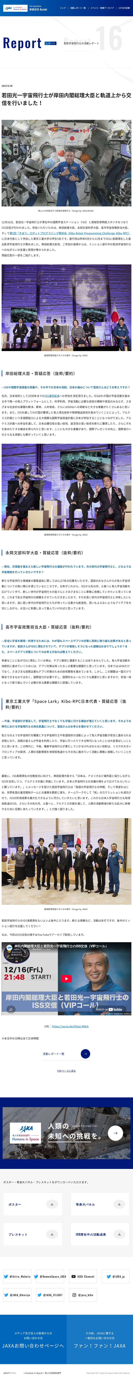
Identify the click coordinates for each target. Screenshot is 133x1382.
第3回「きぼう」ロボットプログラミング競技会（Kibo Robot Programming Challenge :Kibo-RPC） (70, 233)
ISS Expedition (38, 8)
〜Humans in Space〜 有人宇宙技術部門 (42, 1373)
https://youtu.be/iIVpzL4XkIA (70, 1026)
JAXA (8, 9)
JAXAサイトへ (9, 1373)
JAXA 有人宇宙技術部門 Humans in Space (19, 8)
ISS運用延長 (52, 396)
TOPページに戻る (66, 1070)
